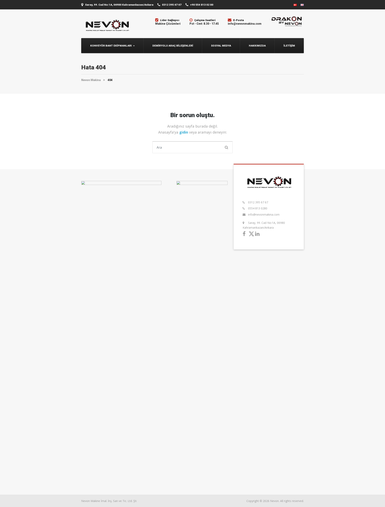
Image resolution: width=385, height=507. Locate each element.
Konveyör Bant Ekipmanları (111, 45)
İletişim (289, 45)
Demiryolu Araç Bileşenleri (172, 45)
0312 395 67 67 (258, 202)
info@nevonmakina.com (264, 214)
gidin (184, 132)
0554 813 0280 (257, 208)
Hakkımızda (257, 45)
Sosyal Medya (221, 45)
